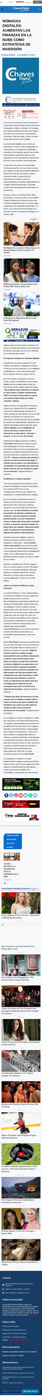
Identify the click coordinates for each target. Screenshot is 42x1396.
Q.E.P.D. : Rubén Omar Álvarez (12, 1383)
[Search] (39, 9)
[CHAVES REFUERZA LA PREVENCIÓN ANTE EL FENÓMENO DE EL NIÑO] (12, 857)
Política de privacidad (12, 1299)
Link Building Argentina (19, 1340)
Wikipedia (33, 1315)
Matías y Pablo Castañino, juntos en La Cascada (18, 1373)
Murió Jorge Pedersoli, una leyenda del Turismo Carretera (18, 1378)
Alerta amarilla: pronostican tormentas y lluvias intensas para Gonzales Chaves (18, 1368)
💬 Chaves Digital (30, 1391)
